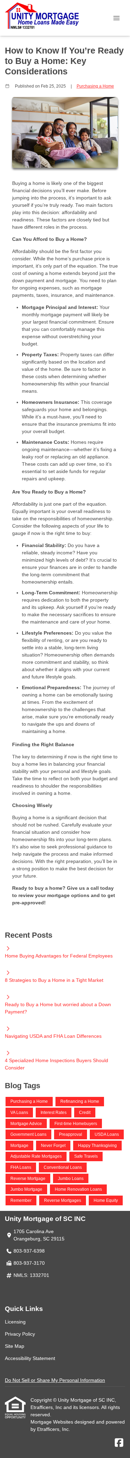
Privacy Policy (20, 1334)
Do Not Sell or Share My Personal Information (55, 1380)
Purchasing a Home (95, 86)
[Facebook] (119, 1443)
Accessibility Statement (30, 1358)
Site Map (14, 1346)
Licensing (15, 1322)
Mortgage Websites (53, 1422)
